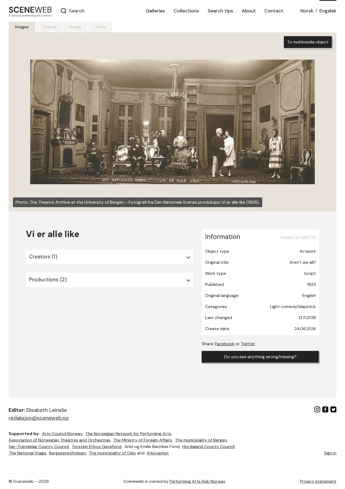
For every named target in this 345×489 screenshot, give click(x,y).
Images (22, 27)
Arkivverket (158, 453)
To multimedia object (308, 42)
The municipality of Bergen (201, 440)
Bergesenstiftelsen (67, 453)
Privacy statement (318, 481)
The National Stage (27, 453)
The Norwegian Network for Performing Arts (128, 433)
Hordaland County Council (208, 446)
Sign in (330, 453)
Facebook (224, 344)
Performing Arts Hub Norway (198, 481)
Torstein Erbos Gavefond (96, 446)
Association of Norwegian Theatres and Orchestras (59, 440)
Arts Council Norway (62, 433)
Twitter (248, 344)
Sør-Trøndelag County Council (39, 446)
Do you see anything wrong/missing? (260, 357)
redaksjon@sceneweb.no (39, 418)
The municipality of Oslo (112, 453)
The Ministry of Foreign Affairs (142, 440)
